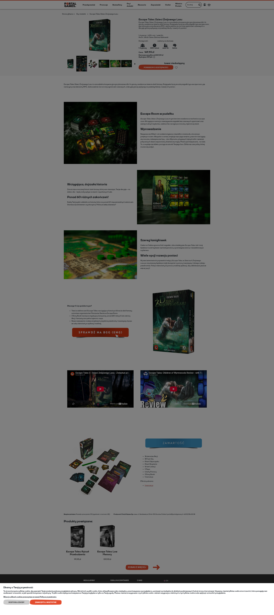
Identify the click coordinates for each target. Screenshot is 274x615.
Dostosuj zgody (16, 602)
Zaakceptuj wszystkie (45, 602)
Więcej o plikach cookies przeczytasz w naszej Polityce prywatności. (30, 597)
